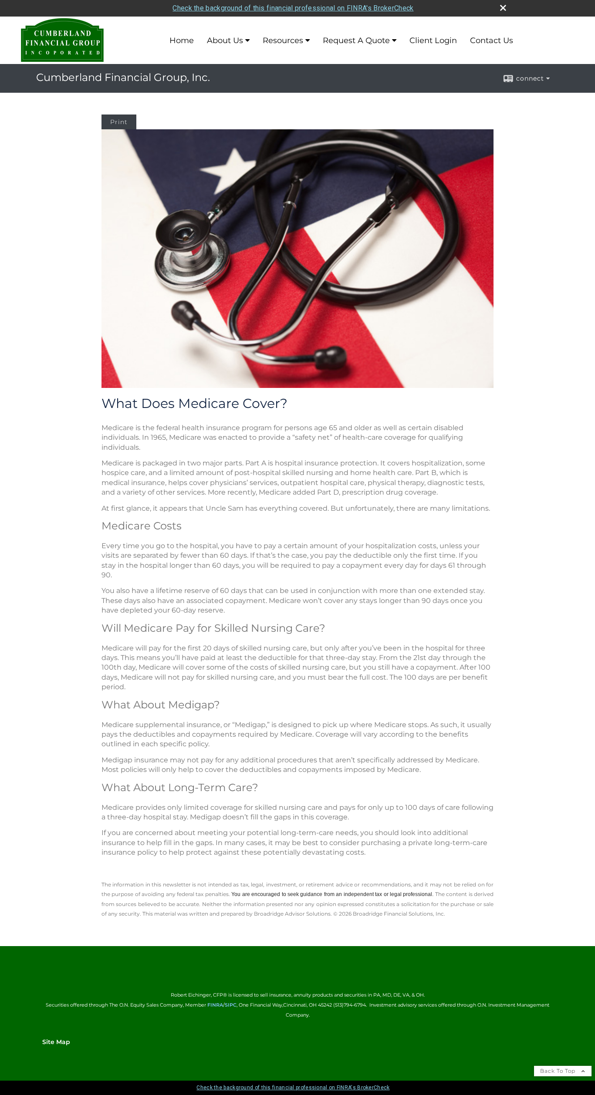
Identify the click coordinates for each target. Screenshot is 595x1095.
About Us (225, 40)
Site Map (56, 1042)
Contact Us (491, 40)
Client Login (433, 40)
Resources (283, 40)
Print (119, 122)
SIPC (231, 1005)
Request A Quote (356, 40)
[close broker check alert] (503, 7)
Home (181, 40)
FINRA (215, 1005)
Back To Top (558, 1071)
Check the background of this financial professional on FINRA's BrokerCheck (292, 8)
